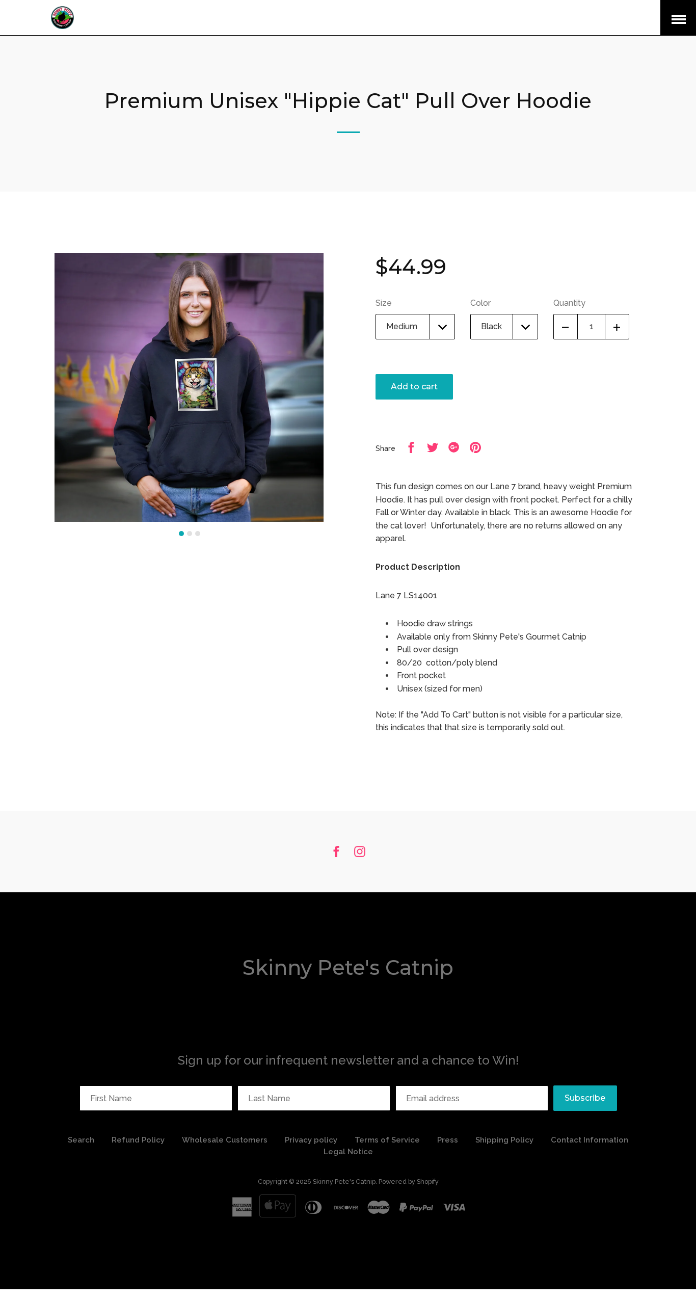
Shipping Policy (504, 1140)
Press (447, 1140)
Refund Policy (139, 1140)
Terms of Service (387, 1140)
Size (384, 303)
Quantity (569, 303)
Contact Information (589, 1140)
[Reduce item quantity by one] (565, 326)
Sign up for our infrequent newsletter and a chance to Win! (348, 1060)
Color (480, 303)
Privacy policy (311, 1140)
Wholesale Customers (224, 1140)
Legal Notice (348, 1151)
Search (81, 1140)
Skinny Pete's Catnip (348, 967)
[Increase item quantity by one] (617, 326)
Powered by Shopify (409, 1181)
